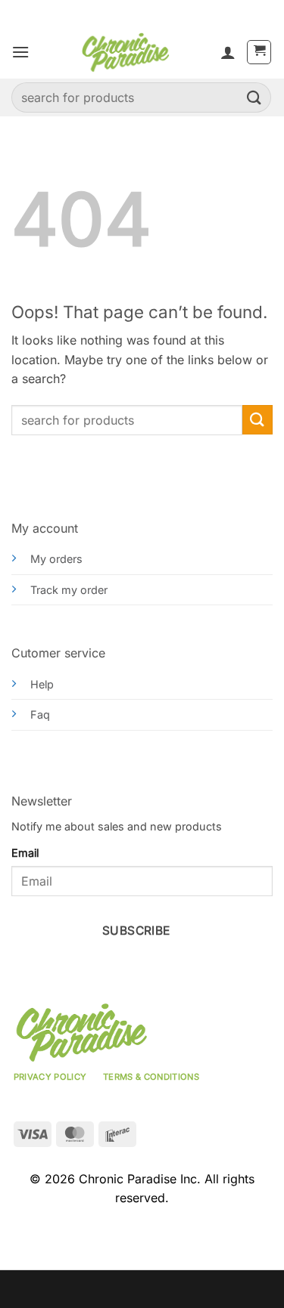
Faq (40, 714)
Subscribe (136, 930)
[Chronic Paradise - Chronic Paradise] (125, 52)
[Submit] (254, 97)
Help (42, 684)
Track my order (69, 589)
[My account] (228, 52)
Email (25, 852)
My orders (56, 558)
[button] (20, 51)
